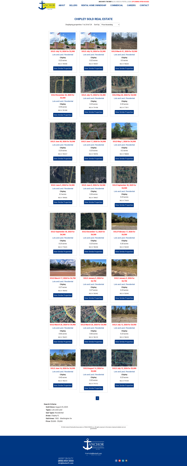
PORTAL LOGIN (126, 1)
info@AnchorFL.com (95, 453)
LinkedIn (123, 460)
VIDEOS (118, 1)
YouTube (119, 460)
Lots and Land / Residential (62, 55)
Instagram (126, 460)
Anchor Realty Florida (47, 5)
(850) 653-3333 (66, 461)
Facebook (116, 460)
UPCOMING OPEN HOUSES (140, 1)
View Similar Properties (63, 68)
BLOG (107, 1)
